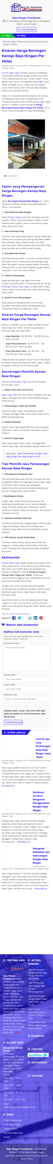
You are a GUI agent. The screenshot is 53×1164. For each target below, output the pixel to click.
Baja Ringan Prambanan (26, 17)
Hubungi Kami (28, 29)
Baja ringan (7, 395)
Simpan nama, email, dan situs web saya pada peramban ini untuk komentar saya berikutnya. (24, 713)
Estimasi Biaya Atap (13, 1133)
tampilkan (12, 176)
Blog (12, 68)
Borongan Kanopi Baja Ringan (18, 614)
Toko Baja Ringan (12, 1124)
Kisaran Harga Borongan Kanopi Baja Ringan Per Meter (24, 55)
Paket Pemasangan (13, 1120)
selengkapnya (8, 785)
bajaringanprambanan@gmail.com (20, 1107)
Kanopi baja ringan (11, 73)
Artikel (7, 1137)
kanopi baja (38, 101)
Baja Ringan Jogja (12, 1156)
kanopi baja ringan (18, 382)
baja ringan (38, 81)
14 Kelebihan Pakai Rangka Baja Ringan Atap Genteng (37, 1025)
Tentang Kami (10, 1128)
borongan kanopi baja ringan (15, 286)
